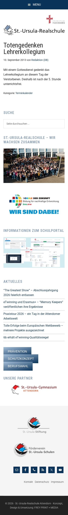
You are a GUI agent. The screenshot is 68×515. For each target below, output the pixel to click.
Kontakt (28, 481)
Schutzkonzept (21, 358)
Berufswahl (18, 366)
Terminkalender (24, 93)
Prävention (17, 351)
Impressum (57, 481)
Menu (37, 4)
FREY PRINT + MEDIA (46, 507)
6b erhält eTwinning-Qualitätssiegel (26, 337)
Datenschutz (42, 481)
